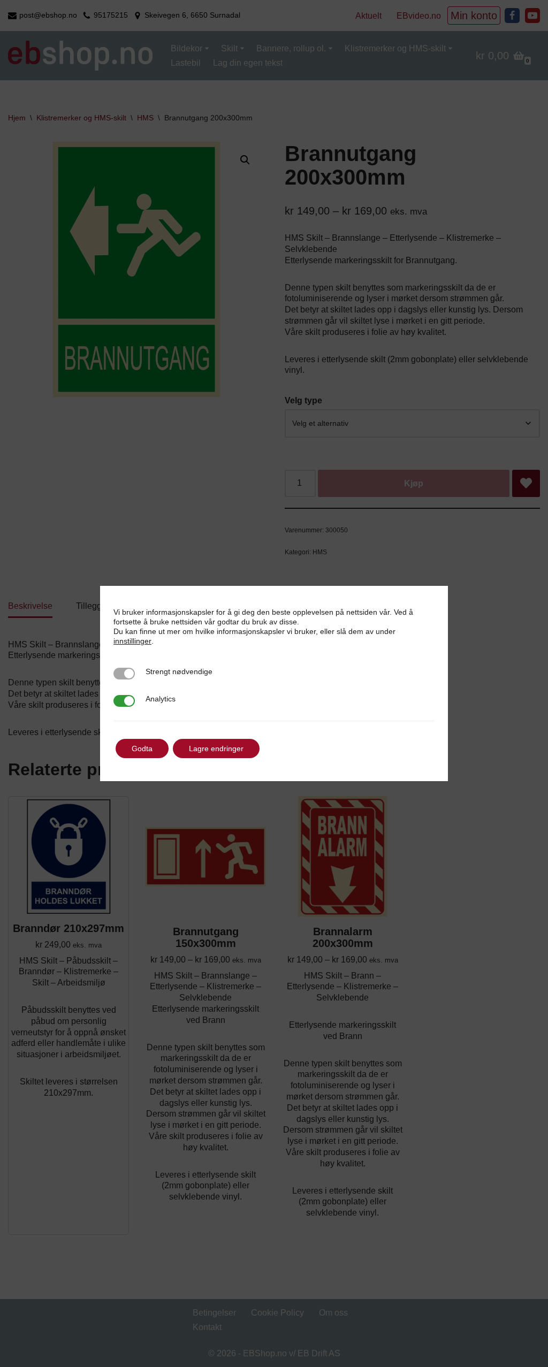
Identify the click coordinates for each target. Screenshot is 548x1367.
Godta (142, 748)
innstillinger (132, 641)
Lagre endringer (216, 748)
